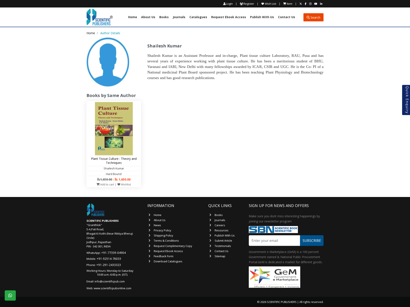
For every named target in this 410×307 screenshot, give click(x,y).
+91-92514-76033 (109, 259)
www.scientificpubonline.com (112, 288)
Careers (220, 225)
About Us (148, 17)
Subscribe (312, 240)
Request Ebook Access (228, 17)
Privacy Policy (162, 230)
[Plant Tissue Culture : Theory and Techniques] (114, 128)
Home (132, 17)
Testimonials (223, 246)
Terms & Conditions (166, 240)
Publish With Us (262, 17)
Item (289, 4)
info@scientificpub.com (110, 281)
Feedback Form (163, 256)
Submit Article (223, 240)
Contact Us (286, 17)
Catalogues (198, 17)
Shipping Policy (163, 235)
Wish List (270, 4)
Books (164, 17)
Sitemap (220, 256)
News (157, 225)
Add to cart (107, 184)
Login (229, 3)
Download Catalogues (168, 261)
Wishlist (125, 184)
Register (248, 4)
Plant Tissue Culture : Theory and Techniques (114, 161)
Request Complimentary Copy (173, 246)
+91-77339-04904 (113, 253)
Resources (221, 230)
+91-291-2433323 (108, 265)
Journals (179, 17)
